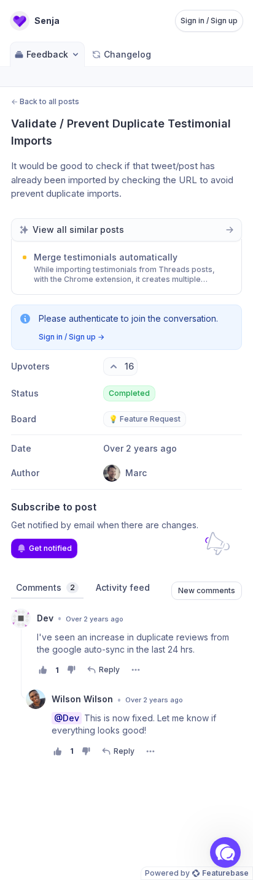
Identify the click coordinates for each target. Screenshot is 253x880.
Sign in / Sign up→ (71, 336)
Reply (109, 669)
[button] (225, 852)
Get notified (50, 548)
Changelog (127, 54)
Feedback (47, 54)
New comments (206, 590)
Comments (45, 587)
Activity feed (123, 587)
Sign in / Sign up (209, 20)
